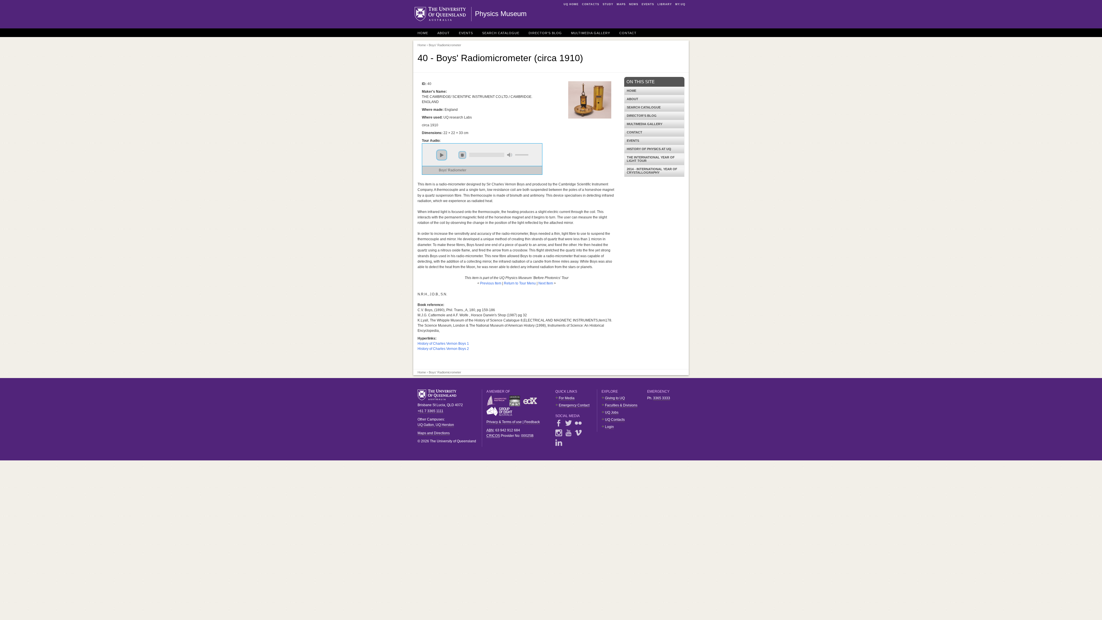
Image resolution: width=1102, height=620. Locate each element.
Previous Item (491, 283)
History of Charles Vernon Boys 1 (443, 344)
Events (648, 4)
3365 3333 (661, 398)
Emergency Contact (574, 405)
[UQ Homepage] (443, 14)
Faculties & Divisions (621, 405)
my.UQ (680, 4)
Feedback (532, 422)
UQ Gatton (426, 425)
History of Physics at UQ (649, 149)
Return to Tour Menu (520, 283)
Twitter (568, 423)
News (633, 4)
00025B (527, 436)
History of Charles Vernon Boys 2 (443, 349)
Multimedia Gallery (590, 33)
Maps (621, 4)
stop (462, 155)
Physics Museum (501, 14)
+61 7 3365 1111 (430, 411)
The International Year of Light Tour (651, 159)
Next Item (545, 283)
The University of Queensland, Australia (439, 395)
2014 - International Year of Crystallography (652, 170)
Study (608, 4)
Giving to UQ (615, 398)
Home (423, 33)
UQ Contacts (615, 420)
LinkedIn (558, 442)
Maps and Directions (434, 433)
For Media (567, 398)
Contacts (590, 4)
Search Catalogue (500, 33)
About (443, 33)
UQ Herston (445, 425)
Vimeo (578, 432)
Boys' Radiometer (452, 170)
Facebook (558, 423)
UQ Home (571, 4)
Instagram (558, 432)
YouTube (568, 432)
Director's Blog (545, 33)
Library (664, 4)
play (441, 155)
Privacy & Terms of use (504, 422)
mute (509, 155)
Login (609, 427)
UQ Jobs (611, 412)
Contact (628, 33)
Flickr (578, 423)
